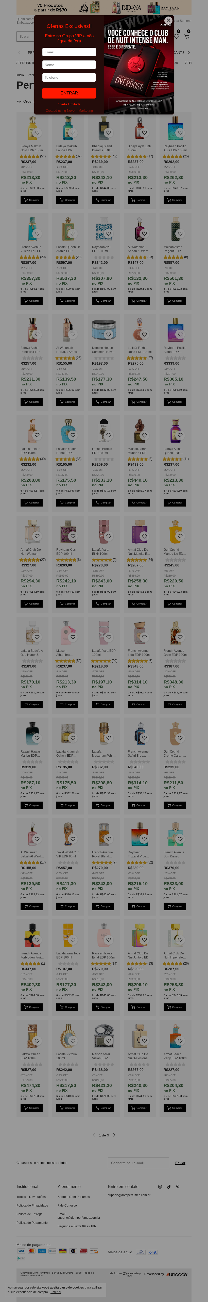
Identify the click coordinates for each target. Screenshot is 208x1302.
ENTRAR (69, 93)
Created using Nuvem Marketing (69, 110)
